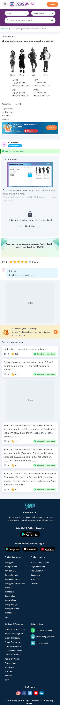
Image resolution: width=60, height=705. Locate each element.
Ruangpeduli (10, 612)
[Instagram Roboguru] (18, 693)
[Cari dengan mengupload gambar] (52, 20)
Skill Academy (37, 570)
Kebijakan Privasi (12, 658)
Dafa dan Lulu (10, 570)
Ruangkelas (10, 596)
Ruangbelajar (10, 600)
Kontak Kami (10, 667)
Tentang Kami (10, 663)
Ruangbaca (9, 591)
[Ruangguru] (30, 506)
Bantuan (8, 675)
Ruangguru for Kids (13, 579)
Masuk (52, 4)
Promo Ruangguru (12, 642)
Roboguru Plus (11, 566)
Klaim (51, 127)
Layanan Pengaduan (13, 650)
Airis (6, 617)
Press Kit (9, 671)
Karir (7, 679)
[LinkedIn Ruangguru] (41, 693)
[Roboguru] (22, 4)
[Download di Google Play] (30, 534)
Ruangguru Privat (12, 608)
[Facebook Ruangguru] (24, 693)
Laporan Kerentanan (13, 646)
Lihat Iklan (30, 226)
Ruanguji (8, 587)
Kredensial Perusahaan (15, 629)
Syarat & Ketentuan (13, 654)
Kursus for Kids (11, 575)
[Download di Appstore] (30, 549)
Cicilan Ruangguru (12, 637)
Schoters (35, 579)
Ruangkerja (35, 575)
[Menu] (5, 4)
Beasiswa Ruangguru (14, 633)
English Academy (38, 566)
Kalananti (34, 583)
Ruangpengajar (11, 604)
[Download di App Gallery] (47, 549)
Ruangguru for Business (15, 583)
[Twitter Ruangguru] (30, 693)
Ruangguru (9, 562)
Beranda (5, 29)
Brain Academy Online (40, 562)
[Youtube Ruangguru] (35, 693)
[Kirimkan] (8, 20)
